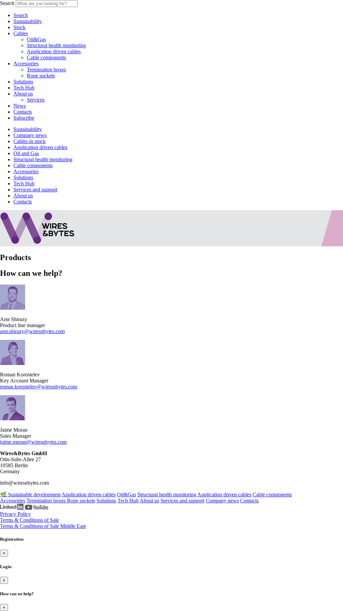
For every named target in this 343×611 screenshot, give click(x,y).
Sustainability (27, 21)
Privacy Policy (15, 514)
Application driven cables (54, 51)
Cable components (46, 57)
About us (23, 94)
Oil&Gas (36, 39)
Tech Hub (24, 87)
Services (36, 100)
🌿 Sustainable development (30, 494)
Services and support (35, 189)
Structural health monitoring (56, 45)
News (19, 106)
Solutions (23, 81)
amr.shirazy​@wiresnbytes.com (32, 331)
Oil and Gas (26, 153)
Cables (20, 33)
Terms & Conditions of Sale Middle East (43, 526)
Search (7, 3)
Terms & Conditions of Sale (29, 520)
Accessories (26, 63)
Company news (30, 135)
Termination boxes (46, 69)
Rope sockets (41, 75)
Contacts (22, 112)
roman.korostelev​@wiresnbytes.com (38, 386)
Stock (19, 27)
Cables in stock (29, 141)
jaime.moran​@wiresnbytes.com (33, 442)
